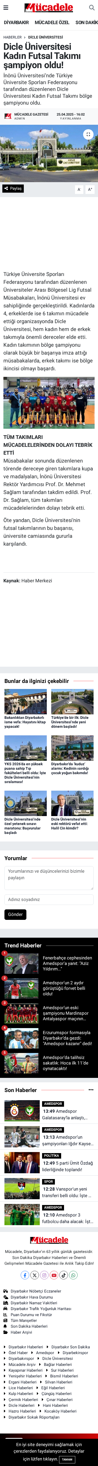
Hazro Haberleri (22, 1411)
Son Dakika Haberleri (29, 1326)
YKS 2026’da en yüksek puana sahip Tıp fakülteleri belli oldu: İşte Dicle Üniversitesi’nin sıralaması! (25, 773)
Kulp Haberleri (21, 1393)
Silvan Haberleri (58, 1382)
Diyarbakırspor (21, 1358)
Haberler (12, 37)
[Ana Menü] (5, 7)
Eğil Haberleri (53, 1388)
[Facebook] (25, 1275)
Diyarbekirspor (75, 1352)
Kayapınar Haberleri (26, 1370)
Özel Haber (18, 1352)
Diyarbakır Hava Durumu (32, 1297)
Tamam (67, 1459)
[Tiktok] (63, 1275)
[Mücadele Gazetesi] (49, 7)
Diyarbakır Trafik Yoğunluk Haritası (41, 1308)
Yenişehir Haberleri (25, 1376)
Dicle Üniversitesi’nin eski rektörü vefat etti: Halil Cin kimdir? (69, 823)
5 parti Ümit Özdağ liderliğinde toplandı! (67, 1166)
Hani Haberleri (55, 1405)
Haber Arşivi (21, 1332)
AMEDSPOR (53, 1104)
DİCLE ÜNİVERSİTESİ (45, 37)
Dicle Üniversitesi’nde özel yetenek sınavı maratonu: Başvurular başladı (22, 825)
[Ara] (92, 7)
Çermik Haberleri (23, 1399)
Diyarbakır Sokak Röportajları (34, 1417)
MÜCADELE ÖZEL (52, 22)
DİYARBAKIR (16, 22)
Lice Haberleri (21, 1388)
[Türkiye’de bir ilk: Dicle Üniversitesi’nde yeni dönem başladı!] (72, 701)
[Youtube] (54, 1275)
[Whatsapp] (73, 1275)
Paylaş (16, 188)
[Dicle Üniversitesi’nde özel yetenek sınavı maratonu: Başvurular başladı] (25, 803)
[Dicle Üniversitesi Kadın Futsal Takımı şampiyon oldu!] (49, 153)
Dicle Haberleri (21, 1405)
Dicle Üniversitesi (57, 1358)
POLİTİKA (51, 1156)
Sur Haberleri (62, 1370)
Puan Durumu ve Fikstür (31, 1314)
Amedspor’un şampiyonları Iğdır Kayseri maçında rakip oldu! (67, 1140)
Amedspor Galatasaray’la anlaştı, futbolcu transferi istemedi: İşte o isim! (63, 1115)
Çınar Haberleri (60, 1399)
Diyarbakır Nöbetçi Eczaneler (36, 1291)
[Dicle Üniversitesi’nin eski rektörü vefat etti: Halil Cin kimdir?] (72, 803)
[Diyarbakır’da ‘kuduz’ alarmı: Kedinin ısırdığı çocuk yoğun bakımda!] (72, 747)
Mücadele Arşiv (22, 1364)
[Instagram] (44, 1275)
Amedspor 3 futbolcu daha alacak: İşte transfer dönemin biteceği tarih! (67, 1218)
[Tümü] (91, 1090)
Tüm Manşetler (24, 1320)
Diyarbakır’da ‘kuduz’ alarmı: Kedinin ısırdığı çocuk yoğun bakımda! (70, 768)
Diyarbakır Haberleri (26, 1347)
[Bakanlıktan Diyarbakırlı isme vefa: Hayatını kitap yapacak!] (25, 701)
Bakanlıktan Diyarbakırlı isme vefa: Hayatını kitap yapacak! (25, 722)
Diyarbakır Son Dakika (70, 1347)
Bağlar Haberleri (58, 1364)
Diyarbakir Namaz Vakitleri (34, 1303)
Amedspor (45, 1352)
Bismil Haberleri (64, 1376)
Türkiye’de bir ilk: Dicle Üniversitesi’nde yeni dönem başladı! (70, 722)
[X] (34, 1275)
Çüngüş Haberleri (57, 1393)
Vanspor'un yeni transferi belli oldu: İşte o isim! (66, 1192)
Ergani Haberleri (23, 1382)
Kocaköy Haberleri (60, 1411)
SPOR (48, 1181)
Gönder (15, 914)
